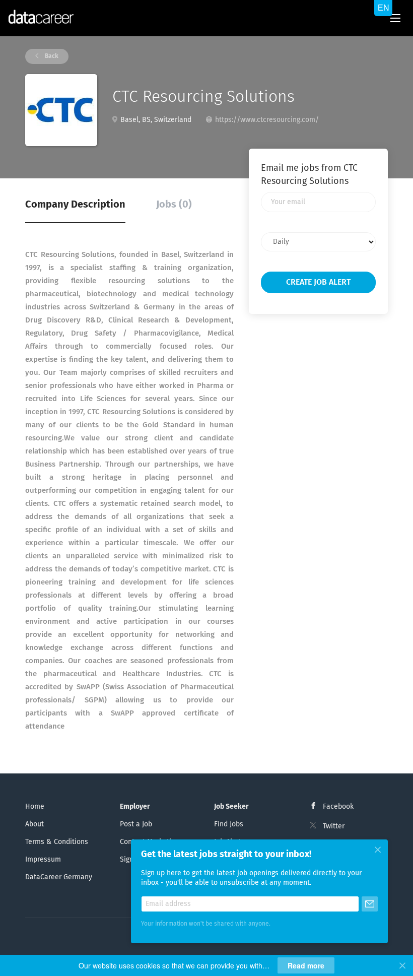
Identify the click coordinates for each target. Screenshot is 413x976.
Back (50, 56)
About (34, 824)
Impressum (43, 859)
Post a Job (136, 824)
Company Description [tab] (75, 205)
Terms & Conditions (56, 841)
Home (34, 806)
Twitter (334, 826)
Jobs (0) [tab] (174, 205)
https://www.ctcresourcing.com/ (267, 119)
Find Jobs (228, 824)
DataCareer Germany (58, 877)
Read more (306, 965)
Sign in (131, 859)
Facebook (338, 806)
